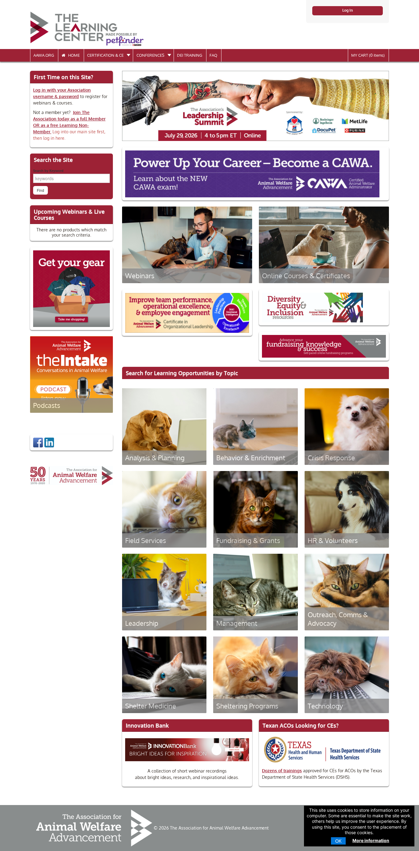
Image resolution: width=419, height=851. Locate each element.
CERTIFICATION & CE (106, 55)
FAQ (213, 55)
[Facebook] (38, 442)
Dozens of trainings (282, 770)
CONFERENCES (150, 55)
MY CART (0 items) (368, 55)
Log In (347, 10)
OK (338, 841)
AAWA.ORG (43, 55)
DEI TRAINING (189, 55)
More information (370, 840)
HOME (72, 55)
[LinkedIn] (49, 442)
